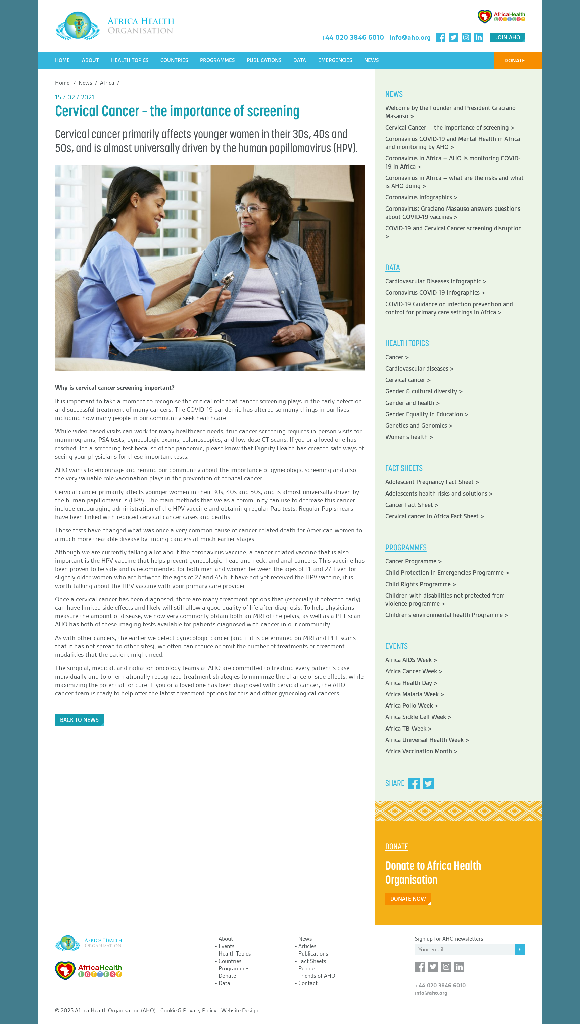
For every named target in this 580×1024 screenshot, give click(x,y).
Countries (174, 60)
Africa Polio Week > (411, 706)
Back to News (79, 720)
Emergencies (335, 60)
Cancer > (397, 357)
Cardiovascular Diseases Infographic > (436, 281)
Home (62, 60)
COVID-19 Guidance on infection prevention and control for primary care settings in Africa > (449, 308)
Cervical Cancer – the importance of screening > (450, 128)
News (371, 60)
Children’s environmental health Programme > (447, 615)
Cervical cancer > (408, 380)
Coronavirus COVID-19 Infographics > (435, 293)
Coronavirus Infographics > (421, 197)
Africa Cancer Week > (414, 671)
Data (299, 60)
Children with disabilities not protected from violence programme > (445, 600)
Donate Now (408, 898)
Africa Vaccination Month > (421, 751)
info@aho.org (410, 37)
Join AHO (507, 37)
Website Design (239, 1010)
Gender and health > (412, 403)
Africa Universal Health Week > (427, 740)
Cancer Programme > (413, 561)
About (90, 60)
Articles (307, 946)
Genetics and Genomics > (419, 426)
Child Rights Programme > (420, 584)
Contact (308, 983)
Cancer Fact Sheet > (412, 505)
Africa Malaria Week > (414, 694)
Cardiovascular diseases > (419, 369)
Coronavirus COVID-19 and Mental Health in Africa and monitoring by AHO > (452, 143)
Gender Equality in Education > (427, 414)
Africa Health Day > (411, 683)
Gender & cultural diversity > (424, 391)
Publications (264, 60)
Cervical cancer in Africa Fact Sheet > (434, 516)
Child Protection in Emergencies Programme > (447, 573)
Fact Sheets (312, 961)
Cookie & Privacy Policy (188, 1010)
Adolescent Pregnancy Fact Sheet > (432, 482)
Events (227, 946)
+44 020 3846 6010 (352, 37)
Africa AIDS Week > (411, 660)
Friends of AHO (316, 975)
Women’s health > (409, 437)
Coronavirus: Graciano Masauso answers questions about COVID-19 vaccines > (452, 213)
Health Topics (129, 60)
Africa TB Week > (408, 729)
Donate (514, 60)
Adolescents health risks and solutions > (439, 494)
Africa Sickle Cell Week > (418, 717)
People (306, 968)
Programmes (217, 60)
